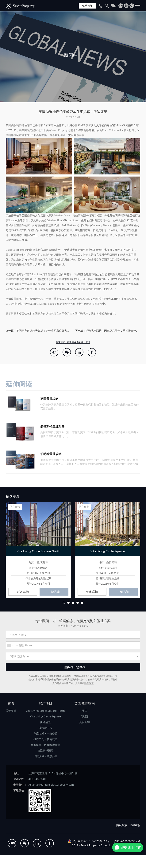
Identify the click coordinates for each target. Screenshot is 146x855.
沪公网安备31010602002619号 (91, 841)
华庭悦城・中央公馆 (45, 733)
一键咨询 (54, 592)
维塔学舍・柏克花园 (45, 739)
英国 (84, 710)
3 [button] (73, 603)
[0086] (10, 645)
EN (121, 6)
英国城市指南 (84, 703)
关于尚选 (11, 710)
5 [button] (82, 603)
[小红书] (12, 843)
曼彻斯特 (84, 722)
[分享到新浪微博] (54, 352)
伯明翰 (85, 716)
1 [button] (64, 603)
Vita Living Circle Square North (45, 710)
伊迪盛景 (45, 722)
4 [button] (77, 603)
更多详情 (23, 592)
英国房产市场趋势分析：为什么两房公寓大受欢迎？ (43, 330)
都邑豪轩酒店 (45, 750)
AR (132, 6)
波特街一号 (45, 728)
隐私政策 (89, 683)
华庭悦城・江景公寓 (45, 756)
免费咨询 (87, 6)
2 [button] (68, 603)
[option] (73, 56)
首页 (11, 703)
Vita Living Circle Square (45, 716)
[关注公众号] (67, 352)
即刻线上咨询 (131, 847)
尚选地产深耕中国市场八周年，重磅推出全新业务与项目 (113, 330)
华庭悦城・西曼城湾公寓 (45, 745)
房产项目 (45, 703)
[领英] (79, 352)
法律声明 (135, 825)
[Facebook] (92, 352)
